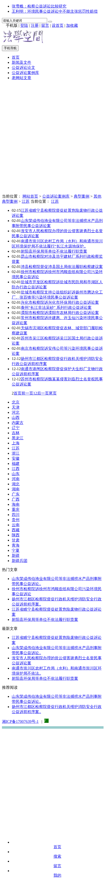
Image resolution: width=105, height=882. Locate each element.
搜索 (57, 856)
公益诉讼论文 (23, 67)
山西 (16, 417)
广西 (16, 499)
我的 (57, 875)
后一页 (43, 393)
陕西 (16, 535)
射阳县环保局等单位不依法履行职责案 (54, 251)
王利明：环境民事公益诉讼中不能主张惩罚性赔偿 (55, 11)
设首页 (57, 25)
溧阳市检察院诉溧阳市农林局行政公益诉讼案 (60, 313)
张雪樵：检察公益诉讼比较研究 (39, 6)
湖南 (16, 489)
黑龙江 (17, 438)
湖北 (16, 484)
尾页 (53, 393)
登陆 (24, 25)
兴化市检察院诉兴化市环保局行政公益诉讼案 (60, 302)
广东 (16, 494)
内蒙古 (17, 423)
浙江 (16, 453)
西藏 (16, 530)
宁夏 (16, 550)
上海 (16, 443)
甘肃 (16, 540)
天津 (16, 407)
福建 (16, 463)
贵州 (16, 520)
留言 (45, 25)
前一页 (27, 393)
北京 (16, 402)
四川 (16, 515)
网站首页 (30, 196)
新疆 (16, 555)
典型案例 (81, 196)
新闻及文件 (21, 62)
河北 (16, 412)
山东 (16, 474)
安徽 (16, 458)
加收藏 (72, 25)
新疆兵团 (19, 561)
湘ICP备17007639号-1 (20, 721)
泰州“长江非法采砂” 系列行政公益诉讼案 (56, 307)
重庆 (16, 509)
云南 (16, 525)
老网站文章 (21, 78)
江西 (16, 469)
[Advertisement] (52, 136)
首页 (16, 57)
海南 (16, 504)
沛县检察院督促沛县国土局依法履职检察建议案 (62, 267)
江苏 (26, 201)
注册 (35, 25)
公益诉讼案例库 (25, 73)
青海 (16, 545)
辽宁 (16, 428)
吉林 (16, 433)
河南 (16, 479)
